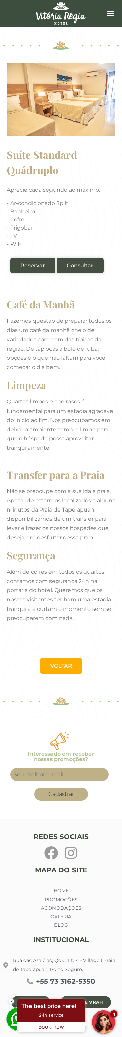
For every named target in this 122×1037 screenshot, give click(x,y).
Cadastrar (61, 794)
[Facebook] (51, 853)
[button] (110, 13)
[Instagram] (71, 853)
